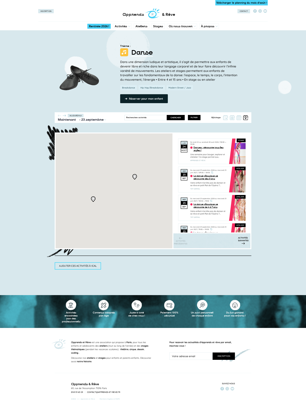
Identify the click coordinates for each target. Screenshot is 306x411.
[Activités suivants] (64, 115)
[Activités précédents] (59, 115)
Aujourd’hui (76, 115)
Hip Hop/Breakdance (151, 87)
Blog (204, 47)
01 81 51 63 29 (77, 392)
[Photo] (232, 117)
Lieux (181, 47)
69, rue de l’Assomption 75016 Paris (89, 388)
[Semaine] (238, 117)
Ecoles (182, 40)
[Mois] (225, 117)
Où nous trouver (181, 26)
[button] (134, 176)
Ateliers (141, 26)
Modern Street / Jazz (179, 87)
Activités (121, 26)
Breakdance (128, 87)
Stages (158, 26)
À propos (207, 26)
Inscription (45, 11)
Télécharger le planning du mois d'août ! (241, 2)
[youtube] (265, 11)
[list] (211, 182)
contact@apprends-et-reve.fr (103, 392)
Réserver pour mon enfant (144, 98)
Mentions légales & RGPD (110, 399)
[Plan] (245, 117)
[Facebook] (255, 11)
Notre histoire (209, 40)
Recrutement (208, 53)
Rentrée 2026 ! (99, 26)
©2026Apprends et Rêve (83, 399)
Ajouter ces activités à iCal (78, 265)
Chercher (176, 117)
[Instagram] (260, 11)
